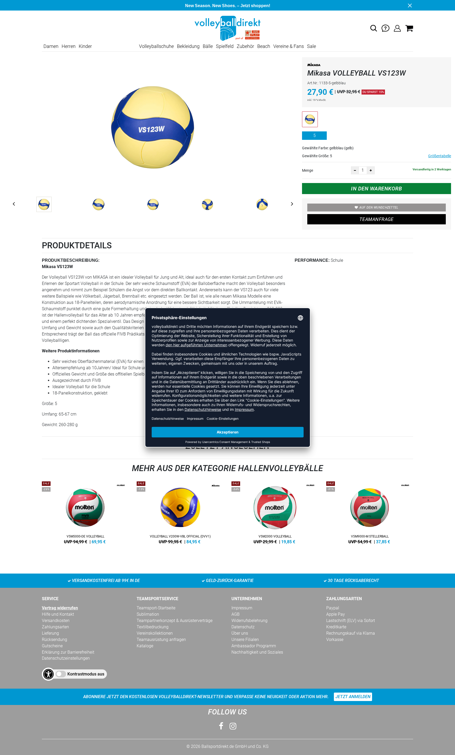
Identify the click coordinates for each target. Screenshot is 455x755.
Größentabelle (439, 156)
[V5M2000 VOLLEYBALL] (275, 512)
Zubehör (245, 46)
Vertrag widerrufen (60, 607)
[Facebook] (221, 726)
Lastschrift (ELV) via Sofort (350, 620)
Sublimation (148, 614)
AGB (235, 614)
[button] (374, 28)
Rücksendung (54, 639)
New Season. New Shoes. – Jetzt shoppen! (227, 5)
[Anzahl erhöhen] (371, 170)
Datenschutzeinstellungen (66, 658)
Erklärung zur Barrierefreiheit (68, 652)
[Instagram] (233, 726)
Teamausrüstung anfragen (161, 639)
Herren (69, 46)
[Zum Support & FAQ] (385, 28)
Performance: (312, 260)
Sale (311, 46)
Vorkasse (334, 639)
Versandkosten (56, 620)
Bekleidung (188, 46)
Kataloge (145, 645)
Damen (50, 46)
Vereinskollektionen (155, 633)
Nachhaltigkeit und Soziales (257, 652)
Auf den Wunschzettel (378, 207)
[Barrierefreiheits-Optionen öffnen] (48, 674)
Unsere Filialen (245, 639)
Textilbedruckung (153, 626)
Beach (263, 46)
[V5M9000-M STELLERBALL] (370, 512)
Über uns (239, 633)
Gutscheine (52, 645)
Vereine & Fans (288, 46)
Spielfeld (225, 46)
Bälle (208, 46)
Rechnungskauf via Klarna (350, 633)
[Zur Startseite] (227, 28)
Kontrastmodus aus (85, 674)
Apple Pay (335, 614)
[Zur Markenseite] (313, 65)
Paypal (332, 607)
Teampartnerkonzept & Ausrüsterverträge (174, 620)
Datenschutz (243, 626)
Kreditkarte (336, 626)
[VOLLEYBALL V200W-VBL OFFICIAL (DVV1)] (180, 512)
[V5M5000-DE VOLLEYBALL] (85, 512)
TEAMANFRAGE (376, 219)
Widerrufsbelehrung (249, 620)
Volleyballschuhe (156, 46)
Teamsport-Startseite (156, 607)
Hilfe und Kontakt (58, 614)
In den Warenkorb (376, 188)
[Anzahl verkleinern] (355, 170)
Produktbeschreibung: (71, 260)
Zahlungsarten (55, 626)
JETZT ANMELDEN (352, 696)
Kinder (85, 46)
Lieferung (50, 633)
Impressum (241, 607)
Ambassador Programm (253, 645)
